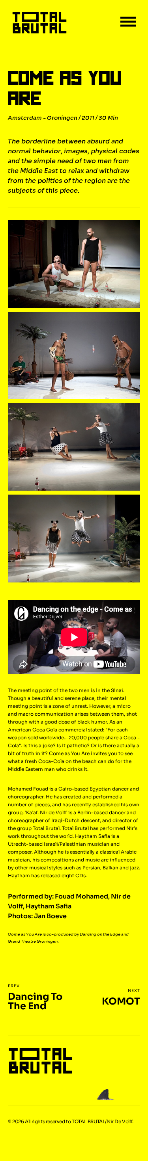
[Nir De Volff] (39, 23)
